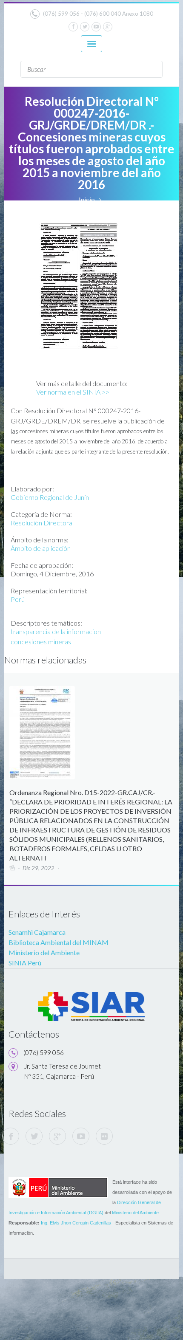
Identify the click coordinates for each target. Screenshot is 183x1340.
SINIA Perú (25, 963)
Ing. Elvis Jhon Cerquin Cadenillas (76, 1222)
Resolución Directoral (42, 523)
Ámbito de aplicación (41, 548)
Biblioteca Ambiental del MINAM (59, 942)
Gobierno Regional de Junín (50, 497)
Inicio (87, 199)
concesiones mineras (41, 642)
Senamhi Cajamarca (37, 932)
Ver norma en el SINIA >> (72, 392)
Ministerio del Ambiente (44, 952)
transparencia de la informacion (56, 631)
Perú (18, 599)
